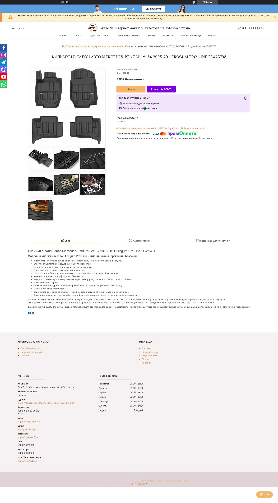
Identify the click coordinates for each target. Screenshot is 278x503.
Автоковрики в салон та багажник (105, 46)
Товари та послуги (76, 46)
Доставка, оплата (101, 36)
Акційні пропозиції (191, 36)
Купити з (155, 89)
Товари (77, 36)
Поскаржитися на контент (151, 481)
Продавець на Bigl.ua (139, 478)
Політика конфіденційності (177, 481)
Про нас (151, 36)
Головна (61, 36)
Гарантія (212, 36)
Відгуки (145, 359)
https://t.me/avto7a (27, 461)
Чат (267, 494)
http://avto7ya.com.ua (29, 421)
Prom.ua (154, 475)
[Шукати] (13, 28)
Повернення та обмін (32, 352)
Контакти (168, 36)
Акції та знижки (150, 355)
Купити (131, 89)
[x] (33, 313)
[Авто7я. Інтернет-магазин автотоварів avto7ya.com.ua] (93, 28)
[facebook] (29, 313)
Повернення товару (129, 36)
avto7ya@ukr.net (26, 429)
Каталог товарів (150, 352)
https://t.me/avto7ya (28, 437)
